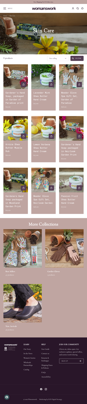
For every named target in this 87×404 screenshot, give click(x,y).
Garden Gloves (53, 271)
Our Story (27, 349)
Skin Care (12, 16)
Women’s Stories (29, 358)
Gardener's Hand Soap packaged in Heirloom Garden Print (71, 149)
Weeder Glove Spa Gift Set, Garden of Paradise (69, 97)
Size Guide (45, 349)
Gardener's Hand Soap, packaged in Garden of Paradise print (15, 97)
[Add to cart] (23, 84)
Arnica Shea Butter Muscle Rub (14, 147)
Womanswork (32, 399)
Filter (78, 58)
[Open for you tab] (6, 397)
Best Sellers (10, 271)
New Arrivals (11, 326)
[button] (82, 8)
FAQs (43, 372)
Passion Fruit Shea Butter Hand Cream (69, 199)
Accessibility (46, 377)
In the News (28, 353)
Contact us (45, 353)
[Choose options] (79, 84)
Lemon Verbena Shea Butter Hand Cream (41, 148)
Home (5, 16)
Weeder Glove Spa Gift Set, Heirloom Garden (43, 199)
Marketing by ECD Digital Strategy (50, 399)
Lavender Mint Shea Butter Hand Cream (41, 96)
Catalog (26, 369)
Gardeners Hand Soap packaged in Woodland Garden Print (14, 201)
